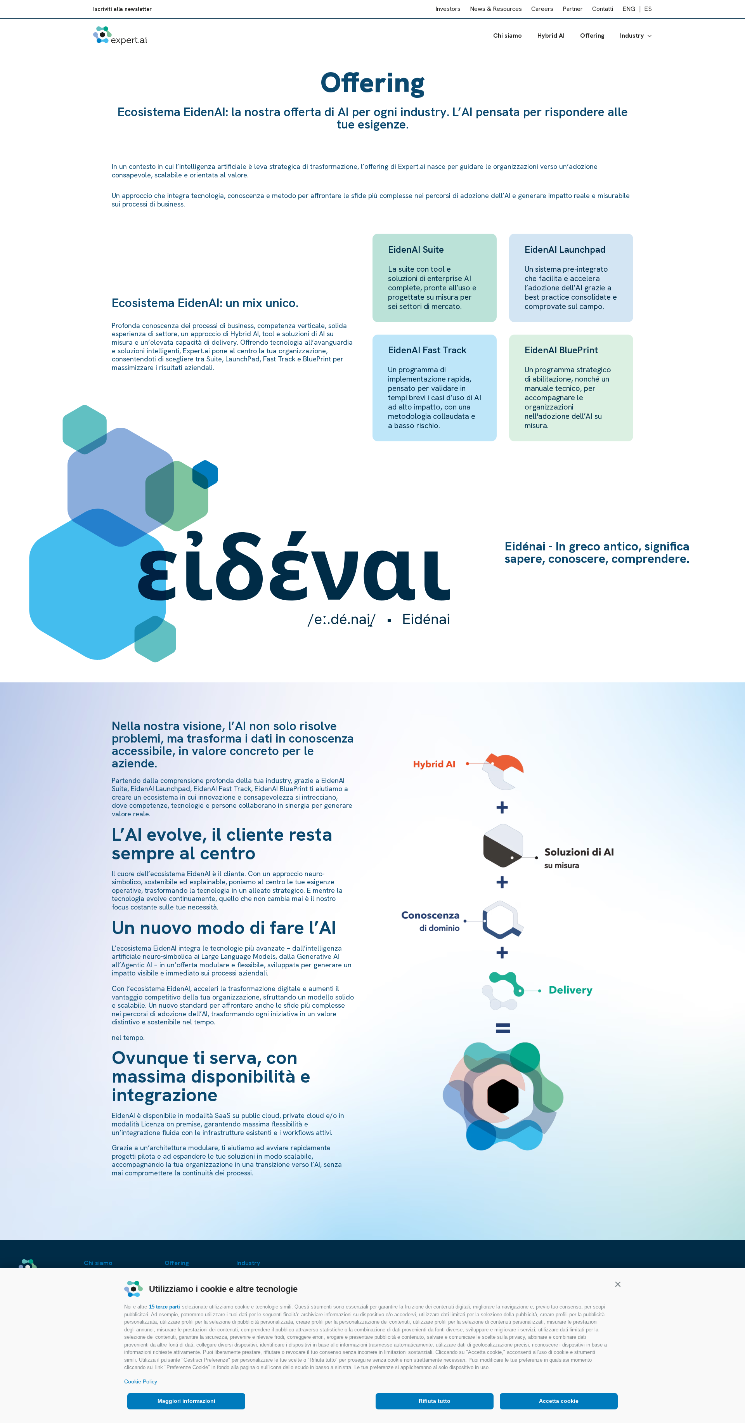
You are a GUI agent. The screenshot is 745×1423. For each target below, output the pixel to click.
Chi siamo (507, 35)
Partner (573, 9)
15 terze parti (164, 1307)
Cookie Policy (140, 1381)
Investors (448, 9)
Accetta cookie (559, 1401)
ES (648, 9)
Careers (542, 9)
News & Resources (496, 9)
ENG (628, 9)
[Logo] (120, 35)
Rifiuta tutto (434, 1401)
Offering (592, 35)
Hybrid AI (551, 35)
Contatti (602, 9)
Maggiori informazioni (186, 1401)
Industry (632, 35)
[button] (618, 1284)
